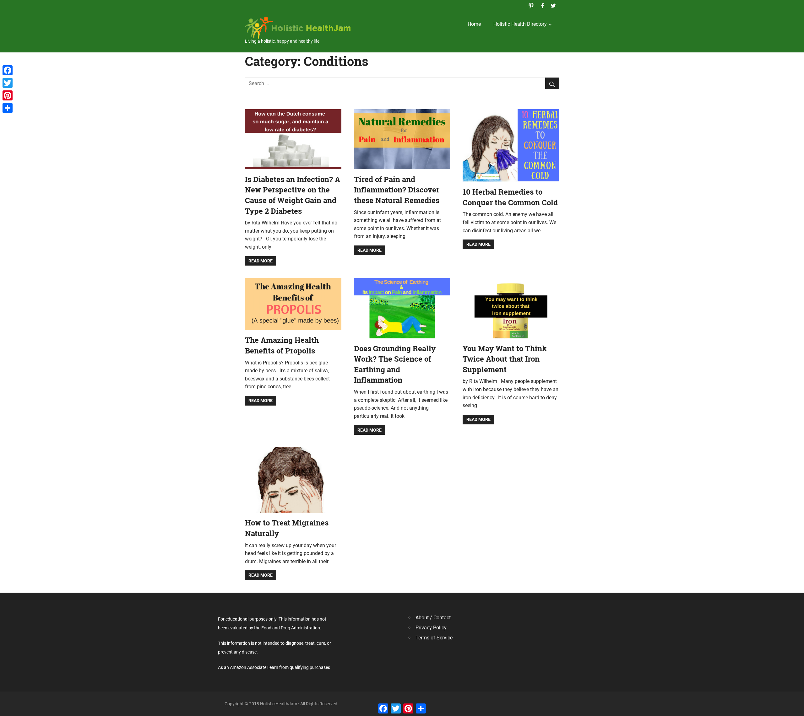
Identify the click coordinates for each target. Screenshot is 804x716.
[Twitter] (7, 83)
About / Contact (433, 618)
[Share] (7, 108)
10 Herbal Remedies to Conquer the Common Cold (510, 197)
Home (474, 24)
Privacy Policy (431, 628)
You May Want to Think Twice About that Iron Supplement (505, 358)
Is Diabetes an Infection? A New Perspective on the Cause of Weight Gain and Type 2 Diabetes (292, 195)
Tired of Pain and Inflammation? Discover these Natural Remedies (396, 189)
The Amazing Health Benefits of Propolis (282, 345)
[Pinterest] (7, 95)
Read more (260, 260)
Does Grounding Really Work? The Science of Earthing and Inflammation (395, 364)
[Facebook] (7, 70)
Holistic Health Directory (520, 24)
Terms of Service (434, 638)
